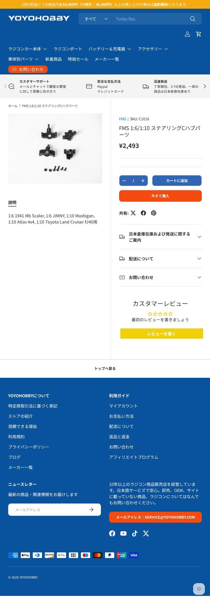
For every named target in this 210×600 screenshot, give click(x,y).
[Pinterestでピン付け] (154, 213)
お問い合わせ (121, 447)
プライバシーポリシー (28, 447)
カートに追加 (177, 180)
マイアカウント (123, 406)
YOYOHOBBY (28, 577)
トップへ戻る (105, 368)
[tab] (12, 202)
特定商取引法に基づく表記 (32, 406)
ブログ (14, 457)
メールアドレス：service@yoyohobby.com (155, 517)
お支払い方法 (121, 416)
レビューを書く (161, 333)
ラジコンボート (68, 49)
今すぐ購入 (160, 195)
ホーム (12, 105)
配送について (121, 426)
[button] (198, 34)
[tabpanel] (55, 218)
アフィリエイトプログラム (133, 457)
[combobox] (140, 19)
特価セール (78, 59)
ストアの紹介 (20, 416)
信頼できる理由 (22, 426)
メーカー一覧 (106, 59)
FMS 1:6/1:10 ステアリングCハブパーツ (50, 105)
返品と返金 (119, 436)
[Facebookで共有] (143, 213)
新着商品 (53, 59)
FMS (122, 118)
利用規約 (16, 436)
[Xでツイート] (133, 213)
